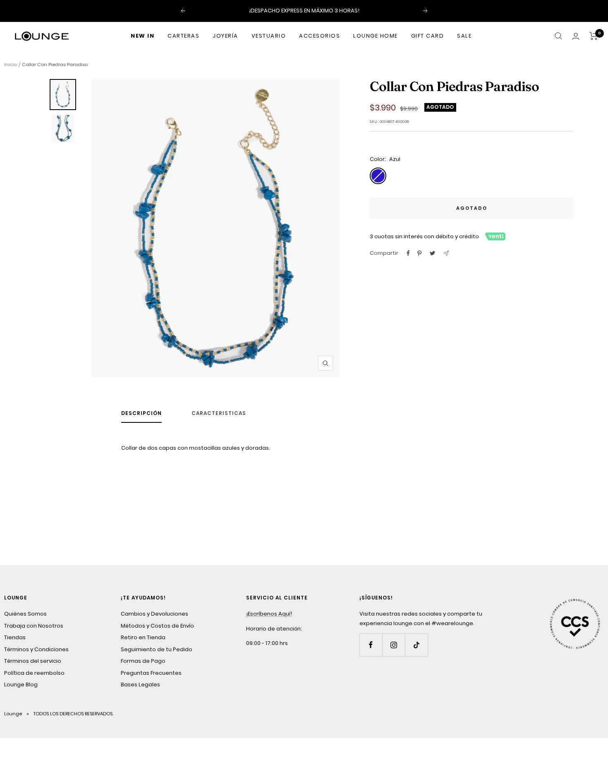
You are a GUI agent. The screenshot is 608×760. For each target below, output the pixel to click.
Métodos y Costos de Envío (157, 626)
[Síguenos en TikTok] (416, 644)
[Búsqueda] (558, 36)
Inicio (10, 64)
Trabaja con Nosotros (33, 626)
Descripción (141, 413)
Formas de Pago (143, 661)
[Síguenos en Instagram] (393, 644)
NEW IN (142, 36)
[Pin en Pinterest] (419, 253)
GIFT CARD (427, 36)
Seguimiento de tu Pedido (156, 649)
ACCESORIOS (319, 36)
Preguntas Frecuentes (151, 673)
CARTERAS (183, 36)
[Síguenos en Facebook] (370, 644)
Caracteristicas (218, 413)
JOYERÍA (225, 36)
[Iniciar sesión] (575, 36)
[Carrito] (593, 36)
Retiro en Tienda (143, 637)
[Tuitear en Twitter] (432, 253)
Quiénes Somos (25, 614)
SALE (464, 36)
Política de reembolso (34, 673)
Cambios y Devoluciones (154, 614)
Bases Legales (140, 684)
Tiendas (15, 637)
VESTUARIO (268, 36)
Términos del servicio (32, 661)
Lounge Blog (21, 684)
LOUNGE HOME (375, 36)
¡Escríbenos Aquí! (269, 614)
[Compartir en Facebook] (408, 253)
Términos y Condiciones (36, 649)
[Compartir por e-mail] (446, 253)
